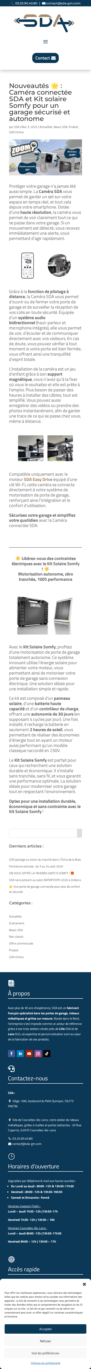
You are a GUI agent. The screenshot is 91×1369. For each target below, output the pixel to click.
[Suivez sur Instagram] (38, 1053)
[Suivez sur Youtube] (29, 1053)
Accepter (45, 1328)
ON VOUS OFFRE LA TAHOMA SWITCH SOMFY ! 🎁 (41, 873)
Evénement (16, 923)
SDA (16, 126)
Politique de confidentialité (45, 1363)
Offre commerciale (21, 943)
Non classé (16, 936)
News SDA (60, 126)
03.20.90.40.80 (26, 3)
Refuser (45, 1341)
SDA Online (16, 132)
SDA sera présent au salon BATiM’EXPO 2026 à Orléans (45, 880)
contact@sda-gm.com (63, 3)
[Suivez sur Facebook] (11, 1053)
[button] (84, 1284)
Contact (42, 57)
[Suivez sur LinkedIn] (20, 1053)
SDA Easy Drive (38, 479)
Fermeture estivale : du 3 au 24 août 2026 (36, 866)
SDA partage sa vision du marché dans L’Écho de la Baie (45, 859)
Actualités (46, 126)
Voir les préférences (45, 1353)
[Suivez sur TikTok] (46, 1053)
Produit (73, 126)
